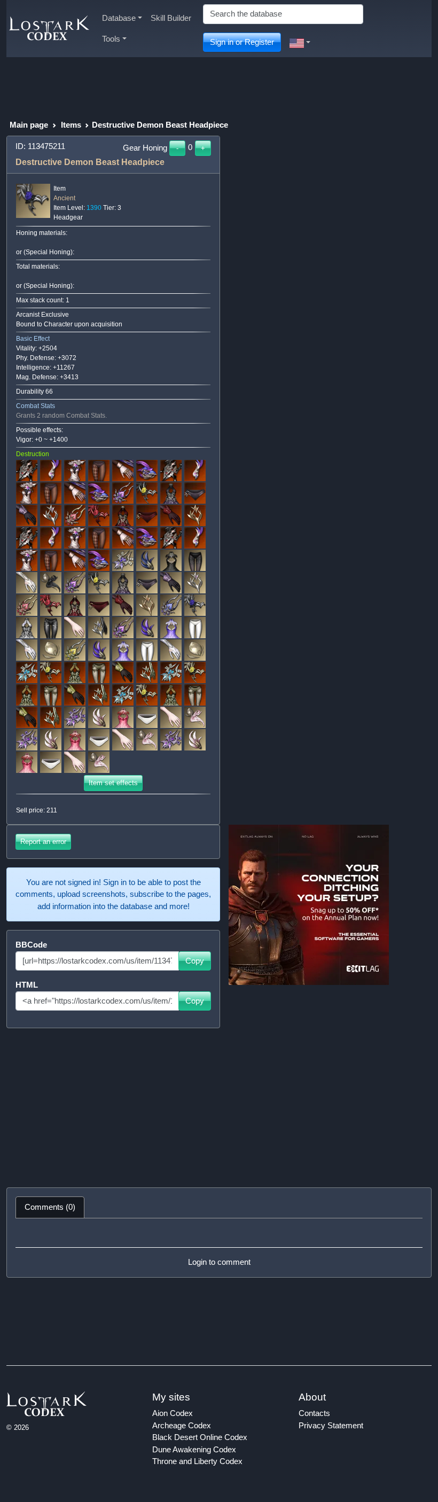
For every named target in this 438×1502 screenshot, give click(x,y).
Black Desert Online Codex (199, 1437)
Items (71, 124)
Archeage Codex (181, 1425)
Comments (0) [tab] (50, 1206)
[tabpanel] (219, 1248)
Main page (29, 124)
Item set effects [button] (113, 783)
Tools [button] (111, 38)
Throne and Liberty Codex (197, 1461)
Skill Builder (171, 17)
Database (119, 17)
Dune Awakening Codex (194, 1449)
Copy (194, 960)
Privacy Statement (331, 1425)
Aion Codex (172, 1413)
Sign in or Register (242, 41)
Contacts (314, 1413)
